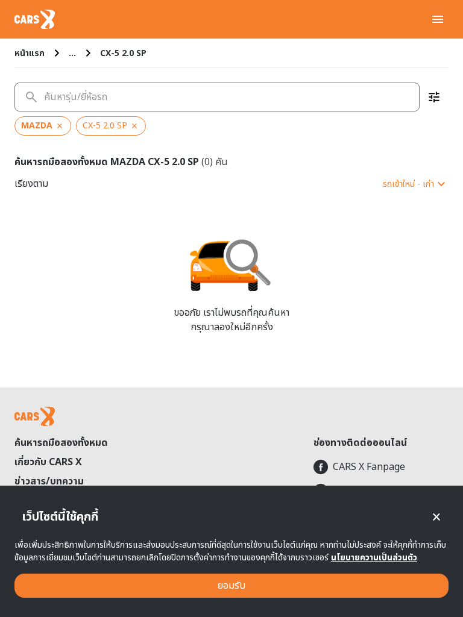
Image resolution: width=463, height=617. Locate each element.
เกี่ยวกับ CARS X (48, 462)
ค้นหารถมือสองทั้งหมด (61, 443)
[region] (231, 125)
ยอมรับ (231, 585)
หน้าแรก (29, 53)
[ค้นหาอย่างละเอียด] (434, 97)
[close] (436, 517)
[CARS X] (34, 19)
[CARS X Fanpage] (381, 467)
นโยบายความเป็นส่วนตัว (374, 557)
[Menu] (438, 19)
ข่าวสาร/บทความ (49, 481)
